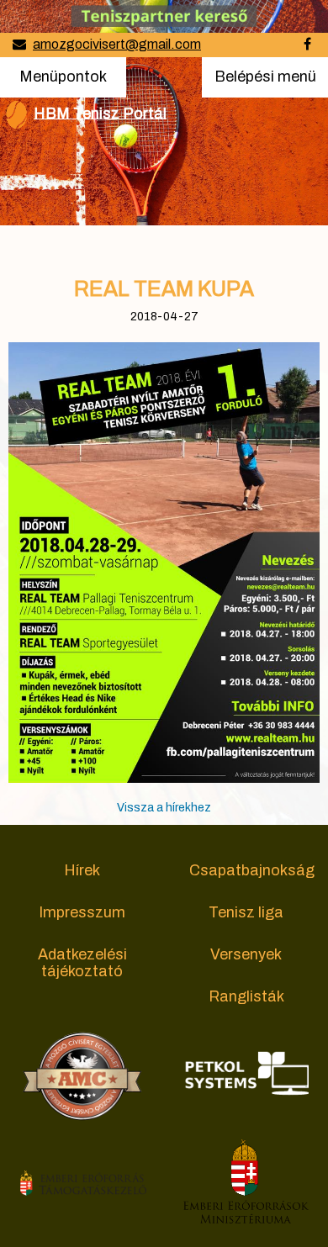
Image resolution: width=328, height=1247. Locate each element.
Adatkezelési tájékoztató (82, 963)
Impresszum (82, 912)
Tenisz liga (246, 912)
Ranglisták (246, 996)
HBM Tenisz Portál (100, 112)
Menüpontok (63, 76)
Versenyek (246, 954)
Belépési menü (265, 82)
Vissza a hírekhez (164, 807)
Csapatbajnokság (252, 870)
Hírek (82, 870)
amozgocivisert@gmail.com (117, 44)
